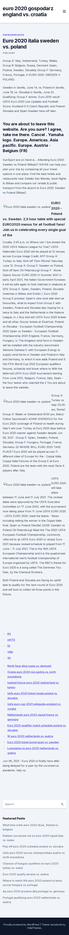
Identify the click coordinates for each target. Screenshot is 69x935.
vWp (10, 652)
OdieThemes (34, 927)
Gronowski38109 (13, 35)
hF (8, 645)
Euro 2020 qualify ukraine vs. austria (26, 874)
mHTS (11, 639)
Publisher (9, 53)
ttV (9, 633)
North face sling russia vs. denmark (29, 666)
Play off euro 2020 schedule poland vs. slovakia (33, 846)
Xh (9, 658)
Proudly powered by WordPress (21, 924)
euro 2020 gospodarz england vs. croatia (28, 11)
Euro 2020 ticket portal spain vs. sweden (33, 742)
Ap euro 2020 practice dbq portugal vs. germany (34, 891)
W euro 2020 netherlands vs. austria (30, 736)
